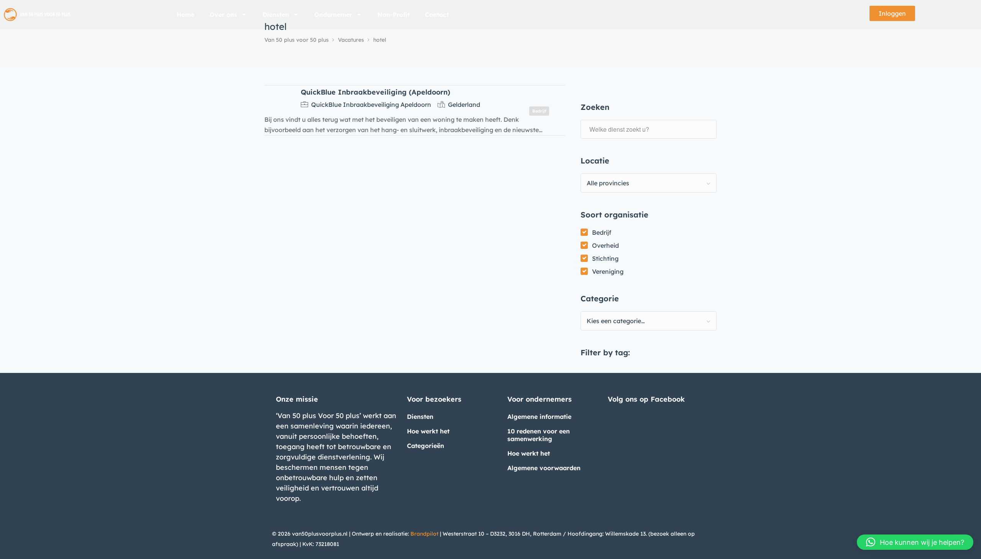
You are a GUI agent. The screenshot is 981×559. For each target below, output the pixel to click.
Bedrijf (601, 232)
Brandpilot (424, 533)
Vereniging (607, 271)
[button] (915, 542)
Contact (437, 14)
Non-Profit (393, 14)
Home (185, 14)
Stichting (605, 258)
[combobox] (649, 183)
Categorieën (425, 445)
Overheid (605, 245)
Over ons (223, 14)
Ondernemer (333, 14)
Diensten (275, 14)
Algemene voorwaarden (544, 468)
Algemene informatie (539, 416)
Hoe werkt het (428, 431)
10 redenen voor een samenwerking (538, 435)
